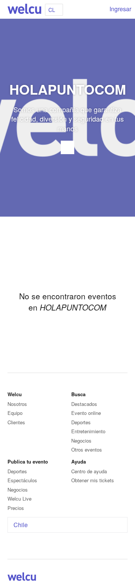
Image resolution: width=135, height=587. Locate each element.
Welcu (24, 9)
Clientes (16, 422)
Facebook (105, 578)
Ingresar (120, 8)
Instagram (123, 578)
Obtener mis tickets (92, 480)
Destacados (84, 403)
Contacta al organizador (67, 147)
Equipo (15, 412)
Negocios (81, 440)
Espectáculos (22, 480)
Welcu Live (20, 498)
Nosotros (17, 403)
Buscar (98, 9)
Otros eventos (86, 449)
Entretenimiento (88, 431)
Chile (21, 524)
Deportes (81, 422)
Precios (16, 507)
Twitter (114, 578)
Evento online (86, 412)
